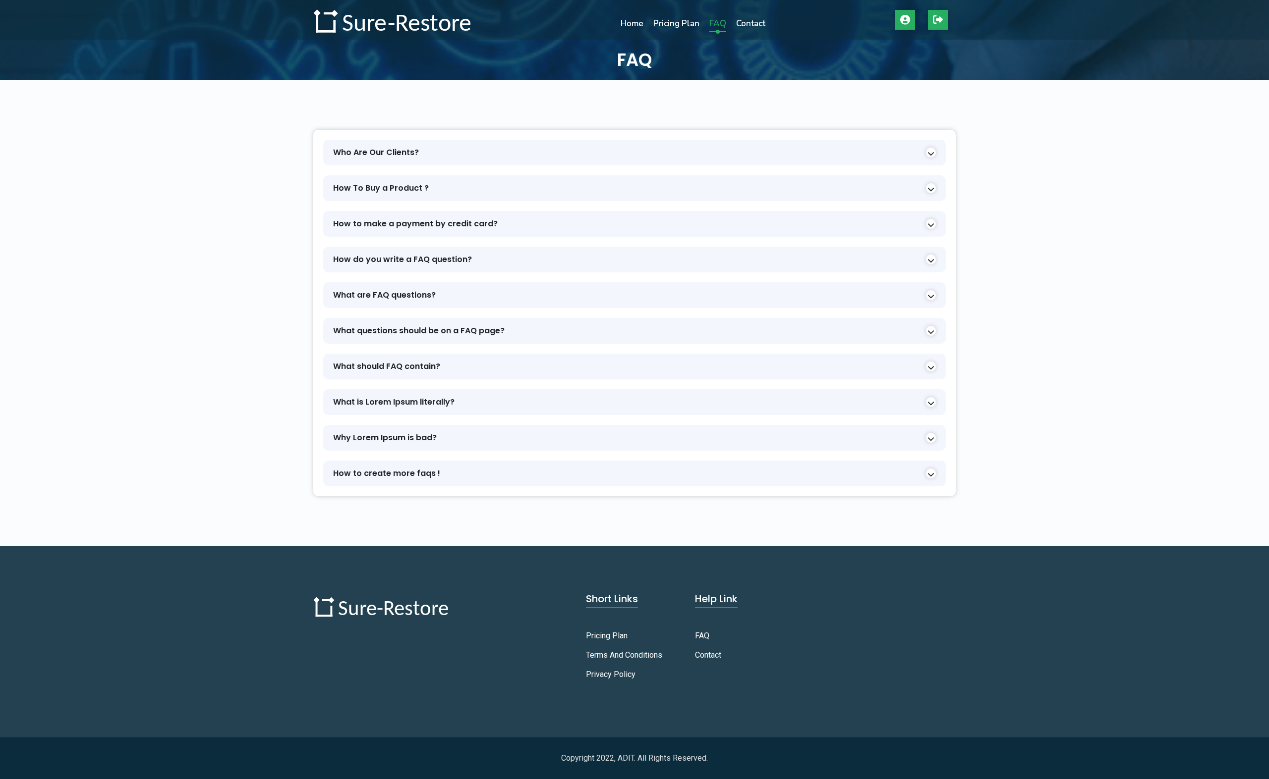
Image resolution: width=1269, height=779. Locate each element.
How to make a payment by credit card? (415, 223)
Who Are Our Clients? (376, 152)
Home (632, 23)
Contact (750, 23)
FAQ (717, 23)
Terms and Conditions (624, 655)
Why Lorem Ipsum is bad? (385, 437)
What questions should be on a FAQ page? (419, 330)
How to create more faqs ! (386, 473)
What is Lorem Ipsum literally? (394, 402)
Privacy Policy (610, 674)
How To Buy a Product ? (381, 188)
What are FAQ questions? (384, 295)
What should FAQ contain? (386, 366)
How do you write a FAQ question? (402, 259)
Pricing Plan (676, 23)
